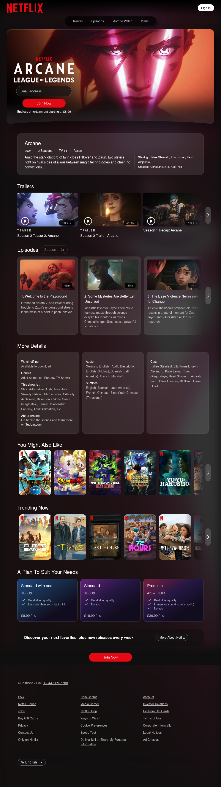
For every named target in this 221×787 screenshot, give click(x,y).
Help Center (89, 697)
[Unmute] (182, 109)
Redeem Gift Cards (156, 711)
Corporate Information (158, 725)
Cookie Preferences (94, 725)
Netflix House (27, 704)
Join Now (44, 103)
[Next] (208, 215)
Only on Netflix (28, 739)
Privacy (23, 725)
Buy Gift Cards (28, 718)
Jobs (21, 711)
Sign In (206, 8)
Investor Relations (155, 704)
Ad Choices (151, 739)
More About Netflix (172, 637)
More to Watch (122, 21)
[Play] (171, 109)
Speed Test (88, 732)
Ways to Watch (91, 718)
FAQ (21, 697)
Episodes (97, 21)
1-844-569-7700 (55, 682)
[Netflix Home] (23, 7)
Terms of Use (152, 718)
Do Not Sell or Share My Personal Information (103, 741)
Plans (144, 21)
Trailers (78, 21)
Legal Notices (152, 732)
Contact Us (25, 732)
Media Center (90, 704)
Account (148, 697)
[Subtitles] (203, 109)
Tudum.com (33, 424)
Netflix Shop (89, 711)
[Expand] (192, 109)
